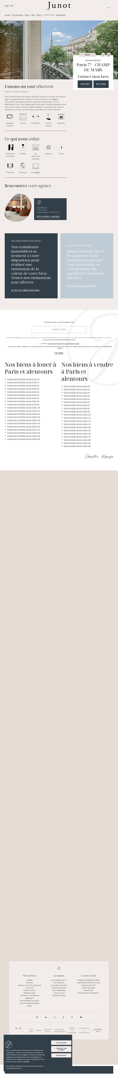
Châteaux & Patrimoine (29, 996)
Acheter (29, 983)
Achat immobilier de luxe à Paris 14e (77, 427)
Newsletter (88, 991)
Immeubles (29, 998)
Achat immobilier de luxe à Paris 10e (77, 414)
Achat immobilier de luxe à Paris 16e (77, 433)
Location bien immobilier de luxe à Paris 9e (23, 404)
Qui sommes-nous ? (59, 980)
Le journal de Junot (59, 985)
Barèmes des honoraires (72, 1030)
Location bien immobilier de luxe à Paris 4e (23, 388)
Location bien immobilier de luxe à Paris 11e (23, 411)
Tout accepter (61, 1043)
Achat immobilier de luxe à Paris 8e (77, 408)
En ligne (101, 84)
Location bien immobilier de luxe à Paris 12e (23, 414)
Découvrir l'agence (48, 216)
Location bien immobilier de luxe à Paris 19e (23, 436)
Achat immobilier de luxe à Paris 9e (77, 411)
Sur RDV (85, 84)
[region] (38, 1053)
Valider (59, 353)
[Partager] (103, 55)
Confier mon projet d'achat (88, 983)
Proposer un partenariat (88, 993)
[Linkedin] (45, 1017)
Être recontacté (88, 985)
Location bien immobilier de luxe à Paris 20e (23, 439)
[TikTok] (63, 1017)
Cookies (39, 1031)
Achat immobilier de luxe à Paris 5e (77, 399)
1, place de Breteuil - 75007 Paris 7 (48, 212)
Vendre (29, 980)
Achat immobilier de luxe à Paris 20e (77, 446)
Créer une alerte (88, 988)
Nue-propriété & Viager (29, 1001)
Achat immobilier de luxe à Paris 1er (77, 386)
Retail (29, 1006)
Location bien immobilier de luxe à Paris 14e (23, 420)
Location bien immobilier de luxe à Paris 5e (23, 392)
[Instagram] (37, 1017)
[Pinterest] (72, 1017)
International (30, 993)
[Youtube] (81, 1017)
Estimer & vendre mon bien (88, 980)
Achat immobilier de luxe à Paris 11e (77, 418)
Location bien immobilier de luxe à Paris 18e (23, 432)
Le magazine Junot (59, 988)
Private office (29, 991)
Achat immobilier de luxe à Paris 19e (77, 443)
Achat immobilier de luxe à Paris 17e (77, 436)
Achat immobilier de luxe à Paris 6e (77, 402)
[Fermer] (70, 1037)
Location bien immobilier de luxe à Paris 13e (23, 417)
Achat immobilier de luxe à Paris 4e (77, 395)
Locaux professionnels (29, 1003)
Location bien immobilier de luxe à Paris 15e (23, 423)
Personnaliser (61, 1055)
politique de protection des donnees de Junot (63, 343)
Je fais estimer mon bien (25, 290)
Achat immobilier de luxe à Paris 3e (77, 392)
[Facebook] (54, 1017)
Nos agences (59, 983)
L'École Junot (59, 993)
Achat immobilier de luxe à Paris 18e (77, 440)
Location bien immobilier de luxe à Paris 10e (23, 407)
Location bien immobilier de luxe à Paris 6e (23, 395)
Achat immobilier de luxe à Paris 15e (77, 430)
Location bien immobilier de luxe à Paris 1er (23, 379)
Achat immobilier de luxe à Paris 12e (77, 421)
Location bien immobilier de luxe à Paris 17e (23, 429)
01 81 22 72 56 (41, 210)
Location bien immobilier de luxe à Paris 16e (23, 426)
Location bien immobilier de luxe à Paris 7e (23, 398)
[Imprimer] (108, 55)
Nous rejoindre (59, 991)
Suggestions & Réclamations (84, 1030)
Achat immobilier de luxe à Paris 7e (77, 405)
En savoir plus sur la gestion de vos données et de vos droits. (59, 339)
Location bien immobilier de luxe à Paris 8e (23, 401)
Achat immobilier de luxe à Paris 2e (77, 389)
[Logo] (59, 6)
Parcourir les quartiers (81, 286)
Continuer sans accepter (61, 1049)
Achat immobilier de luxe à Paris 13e (77, 424)
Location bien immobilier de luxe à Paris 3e (23, 385)
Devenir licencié (59, 996)
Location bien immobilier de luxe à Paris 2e (23, 382)
